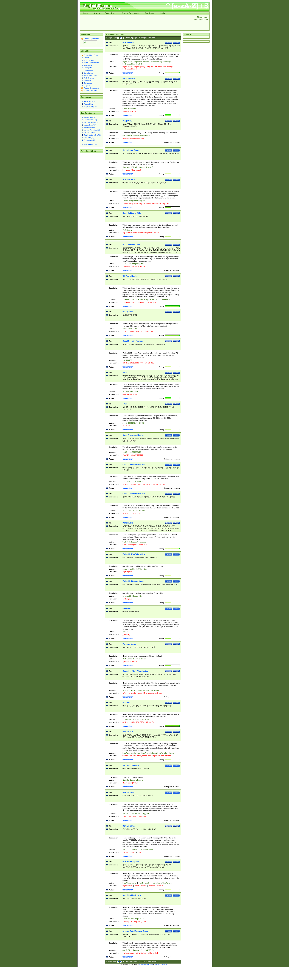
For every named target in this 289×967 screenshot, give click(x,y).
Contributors (88, 73)
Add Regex (149, 13)
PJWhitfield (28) (89, 127)
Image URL (127, 121)
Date (125, 372)
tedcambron (128, 73)
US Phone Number (130, 276)
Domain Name (129, 826)
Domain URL (128, 732)
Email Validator (129, 78)
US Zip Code (128, 312)
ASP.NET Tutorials (161, 964)
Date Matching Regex (132, 895)
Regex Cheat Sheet (91, 55)
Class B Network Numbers (134, 464)
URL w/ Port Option (131, 862)
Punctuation (128, 523)
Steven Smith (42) (90, 120)
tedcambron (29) (90, 125)
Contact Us (88, 83)
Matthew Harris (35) (91, 122)
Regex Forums (89, 101)
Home (85, 13)
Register (87, 85)
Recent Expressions (91, 39)
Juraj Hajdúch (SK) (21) (92, 135)
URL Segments (129, 792)
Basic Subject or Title (132, 213)
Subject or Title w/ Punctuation (135, 671)
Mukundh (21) (89, 137)
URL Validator (128, 43)
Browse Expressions (131, 13)
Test (176, 43)
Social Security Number (133, 341)
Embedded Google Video (133, 581)
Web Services (89, 78)
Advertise (87, 80)
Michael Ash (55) (90, 117)
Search (96, 13)
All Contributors (90, 144)
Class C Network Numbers (134, 494)
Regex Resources (90, 75)
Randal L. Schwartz (131, 765)
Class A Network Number (133, 435)
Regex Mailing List (90, 106)
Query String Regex (131, 150)
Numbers (127, 702)
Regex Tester (110, 13)
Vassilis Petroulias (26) (92, 130)
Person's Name (129, 644)
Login (162, 13)
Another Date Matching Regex (135, 931)
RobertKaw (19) (89, 140)
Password (127, 608)
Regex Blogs (88, 104)
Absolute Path (129, 179)
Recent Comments (91, 90)
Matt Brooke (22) (90, 132)
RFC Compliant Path (131, 245)
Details (168, 43)
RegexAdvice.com (146, 964)
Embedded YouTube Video (134, 554)
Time (125, 404)
